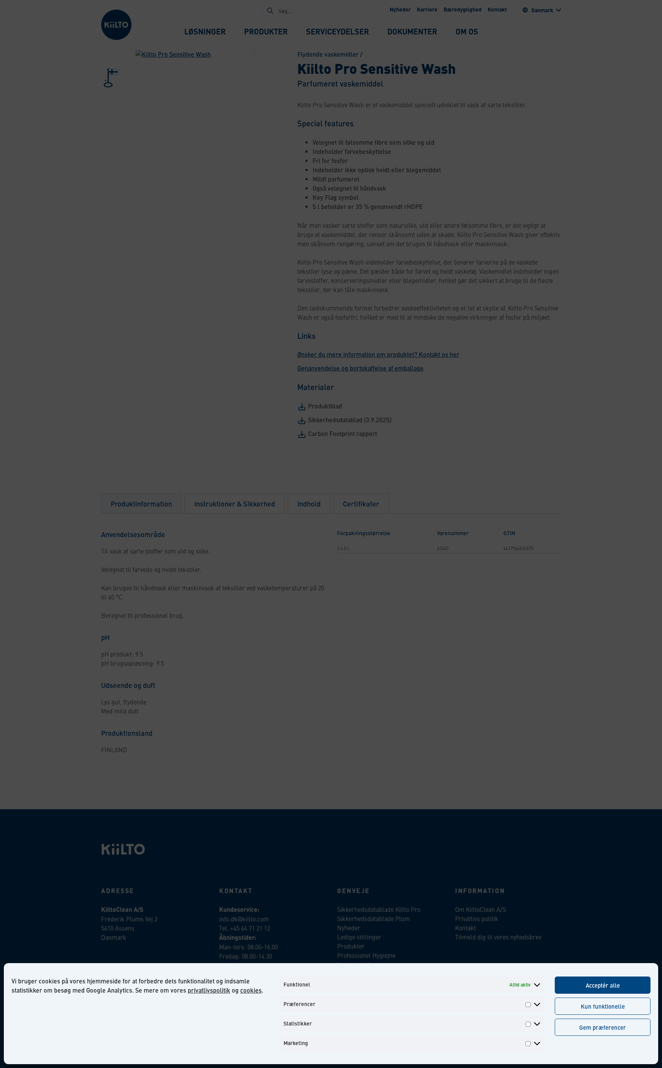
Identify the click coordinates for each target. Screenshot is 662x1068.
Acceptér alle (603, 985)
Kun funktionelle (603, 1006)
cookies (251, 990)
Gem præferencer (602, 1027)
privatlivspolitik (209, 990)
